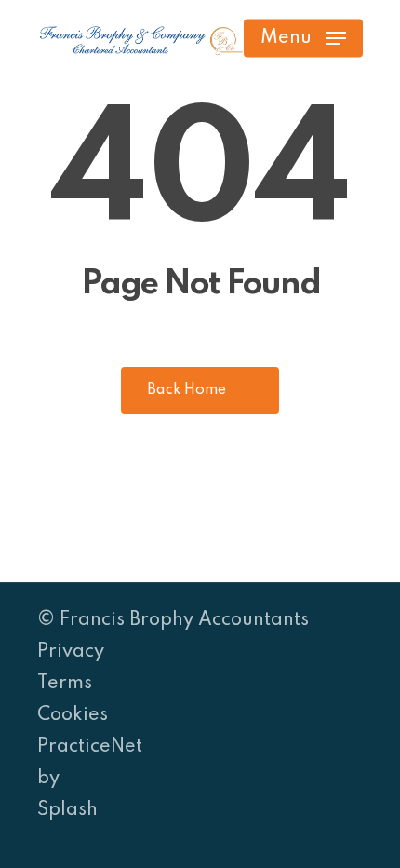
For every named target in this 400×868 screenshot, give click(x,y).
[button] (303, 38)
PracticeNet (89, 747)
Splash (67, 810)
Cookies (72, 715)
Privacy (70, 652)
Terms (64, 683)
